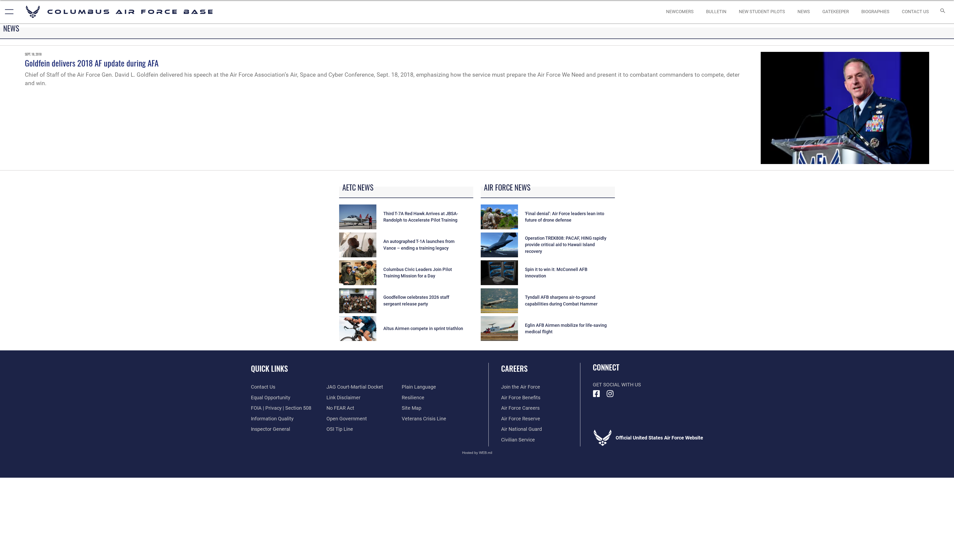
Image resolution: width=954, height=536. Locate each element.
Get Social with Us (617, 385)
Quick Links (269, 368)
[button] (8, 12)
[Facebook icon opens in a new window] (596, 394)
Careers (514, 368)
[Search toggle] (942, 12)
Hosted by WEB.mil (477, 453)
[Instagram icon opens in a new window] (610, 394)
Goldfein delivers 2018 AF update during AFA (92, 63)
